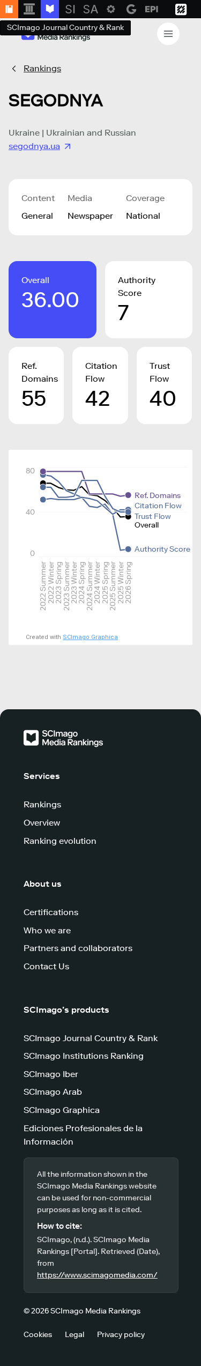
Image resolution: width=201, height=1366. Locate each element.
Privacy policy (121, 1334)
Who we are (47, 930)
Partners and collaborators (78, 948)
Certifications (51, 912)
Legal (74, 1334)
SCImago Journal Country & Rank (91, 1038)
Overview (42, 823)
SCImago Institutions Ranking (84, 1056)
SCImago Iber (51, 1074)
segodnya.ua (34, 146)
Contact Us (46, 966)
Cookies (38, 1334)
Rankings (42, 68)
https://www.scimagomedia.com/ (97, 1275)
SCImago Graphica (90, 637)
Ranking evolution (60, 841)
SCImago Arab (53, 1092)
